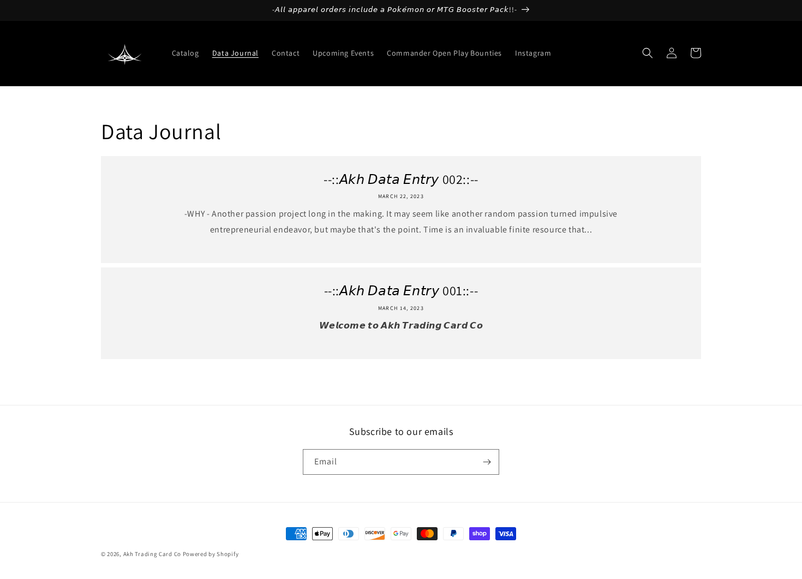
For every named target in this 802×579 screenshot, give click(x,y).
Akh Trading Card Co (152, 554)
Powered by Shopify (211, 554)
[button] (648, 53)
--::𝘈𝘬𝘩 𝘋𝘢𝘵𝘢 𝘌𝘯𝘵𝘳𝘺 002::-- (401, 179)
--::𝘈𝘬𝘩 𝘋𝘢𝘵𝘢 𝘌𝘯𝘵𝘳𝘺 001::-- (401, 290)
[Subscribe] (487, 462)
